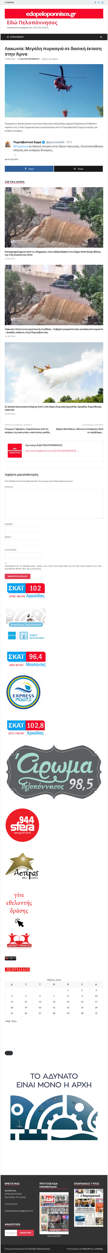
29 (68, 1013)
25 (12, 1013)
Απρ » (14, 1021)
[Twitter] (98, 2)
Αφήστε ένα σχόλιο (50, 59)
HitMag (99, 1249)
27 (40, 1013)
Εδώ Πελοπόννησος (32, 22)
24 (96, 1007)
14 (54, 1001)
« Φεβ (7, 1021)
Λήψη (9, 1053)
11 (12, 1001)
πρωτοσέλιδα (54, 1236)
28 (54, 1013)
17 (96, 1001)
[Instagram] (102, 2)
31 (96, 1013)
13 (40, 1001)
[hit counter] (17, 971)
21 (54, 1007)
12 (26, 1001)
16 (82, 1001)
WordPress (88, 1249)
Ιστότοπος (11, 550)
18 (12, 1007)
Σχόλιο (9, 487)
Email (8, 537)
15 (68, 1001)
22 (68, 1007)
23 (82, 1007)
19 (26, 1007)
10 (96, 996)
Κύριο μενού (17, 37)
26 (26, 1013)
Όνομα (9, 524)
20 (40, 1007)
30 (82, 1013)
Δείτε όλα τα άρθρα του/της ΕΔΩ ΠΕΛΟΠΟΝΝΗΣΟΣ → (52, 450)
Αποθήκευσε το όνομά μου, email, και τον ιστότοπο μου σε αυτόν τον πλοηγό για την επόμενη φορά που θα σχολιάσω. (53, 567)
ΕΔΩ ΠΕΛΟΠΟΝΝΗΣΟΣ (30, 59)
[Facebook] (95, 2)
